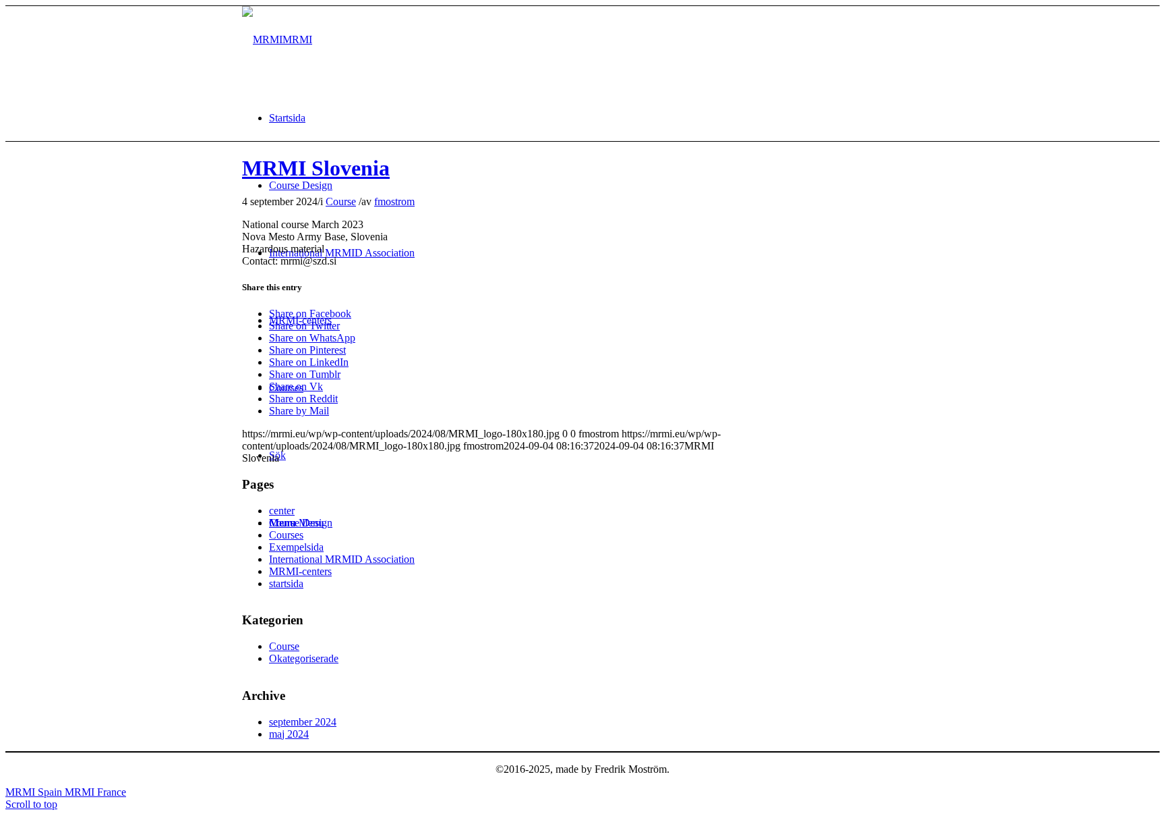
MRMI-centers (300, 571)
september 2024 (302, 722)
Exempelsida (296, 547)
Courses (286, 535)
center (282, 510)
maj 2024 (289, 734)
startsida (286, 583)
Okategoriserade (303, 658)
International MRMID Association (342, 559)
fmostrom (394, 201)
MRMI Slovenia (316, 168)
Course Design (300, 522)
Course (341, 201)
